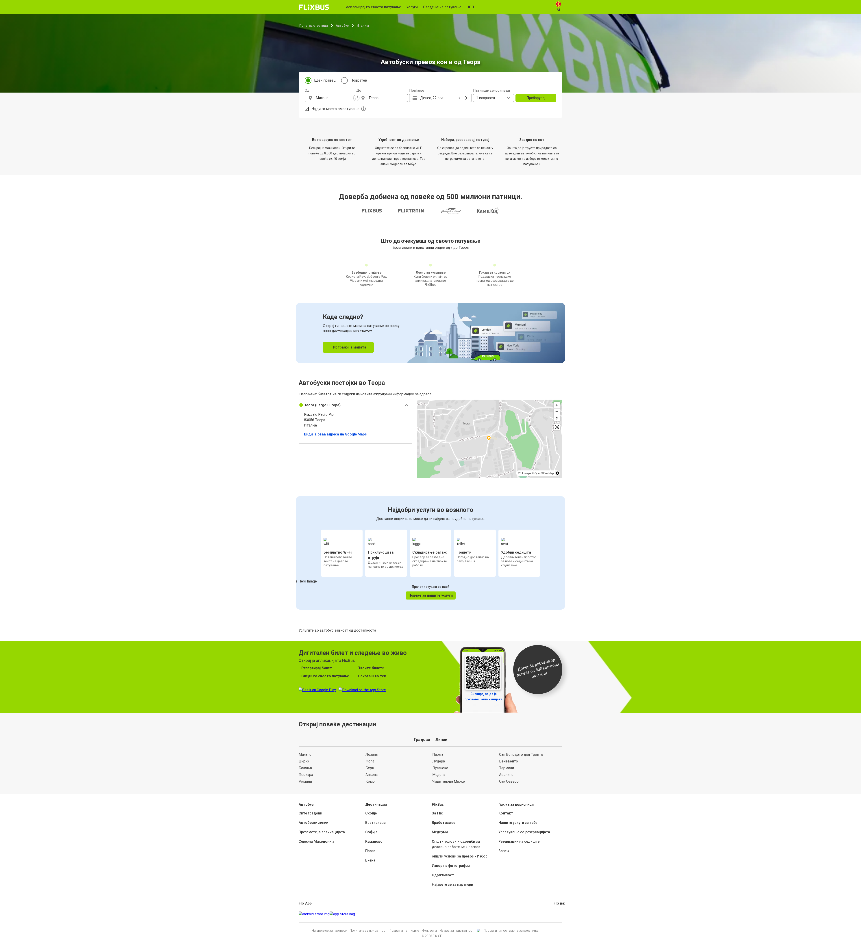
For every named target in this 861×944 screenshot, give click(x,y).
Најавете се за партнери (452, 884)
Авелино (506, 775)
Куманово (374, 841)
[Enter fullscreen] (557, 427)
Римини (305, 781)
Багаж (503, 851)
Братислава (375, 823)
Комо (370, 781)
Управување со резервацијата (524, 832)
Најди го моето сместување (335, 109)
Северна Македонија (316, 841)
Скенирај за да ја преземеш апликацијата (483, 696)
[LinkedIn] (558, 914)
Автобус (342, 25)
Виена (370, 860)
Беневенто (508, 761)
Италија (363, 25)
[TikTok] (561, 914)
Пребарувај (536, 98)
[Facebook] (554, 914)
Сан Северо (509, 781)
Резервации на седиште (518, 841)
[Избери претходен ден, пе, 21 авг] (459, 98)
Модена (438, 775)
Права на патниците (404, 930)
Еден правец (325, 80)
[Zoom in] (557, 405)
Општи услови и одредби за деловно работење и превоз (456, 844)
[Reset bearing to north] (557, 418)
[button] (355, 405)
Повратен (358, 80)
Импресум (429, 930)
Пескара (306, 775)
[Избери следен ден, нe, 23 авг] (466, 98)
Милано (305, 754)
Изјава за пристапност (456, 930)
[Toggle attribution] (557, 473)
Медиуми (440, 832)
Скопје (371, 813)
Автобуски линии (313, 823)
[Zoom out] (557, 411)
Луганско (440, 768)
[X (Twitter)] (559, 914)
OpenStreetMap (544, 473)
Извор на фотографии (451, 866)
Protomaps (524, 473)
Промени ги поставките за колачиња (511, 930)
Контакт (505, 813)
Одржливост (443, 875)
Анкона (371, 775)
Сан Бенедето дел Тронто (521, 754)
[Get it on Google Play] (314, 914)
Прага (370, 851)
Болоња (305, 768)
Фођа (369, 761)
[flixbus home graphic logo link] (313, 7)
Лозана (371, 754)
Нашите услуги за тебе (517, 823)
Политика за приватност (368, 930)
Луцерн (438, 761)
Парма (437, 754)
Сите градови (310, 813)
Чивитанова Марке (448, 781)
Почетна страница (313, 25)
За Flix (437, 813)
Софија (371, 832)
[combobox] (334, 98)
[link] (430, 333)
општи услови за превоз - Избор (459, 856)
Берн (369, 768)
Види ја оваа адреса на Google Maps (335, 434)
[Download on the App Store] (342, 914)
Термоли (506, 768)
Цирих (304, 761)
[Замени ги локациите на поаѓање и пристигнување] (356, 98)
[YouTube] (557, 914)
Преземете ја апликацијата (322, 832)
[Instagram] (555, 914)
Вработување (443, 823)
